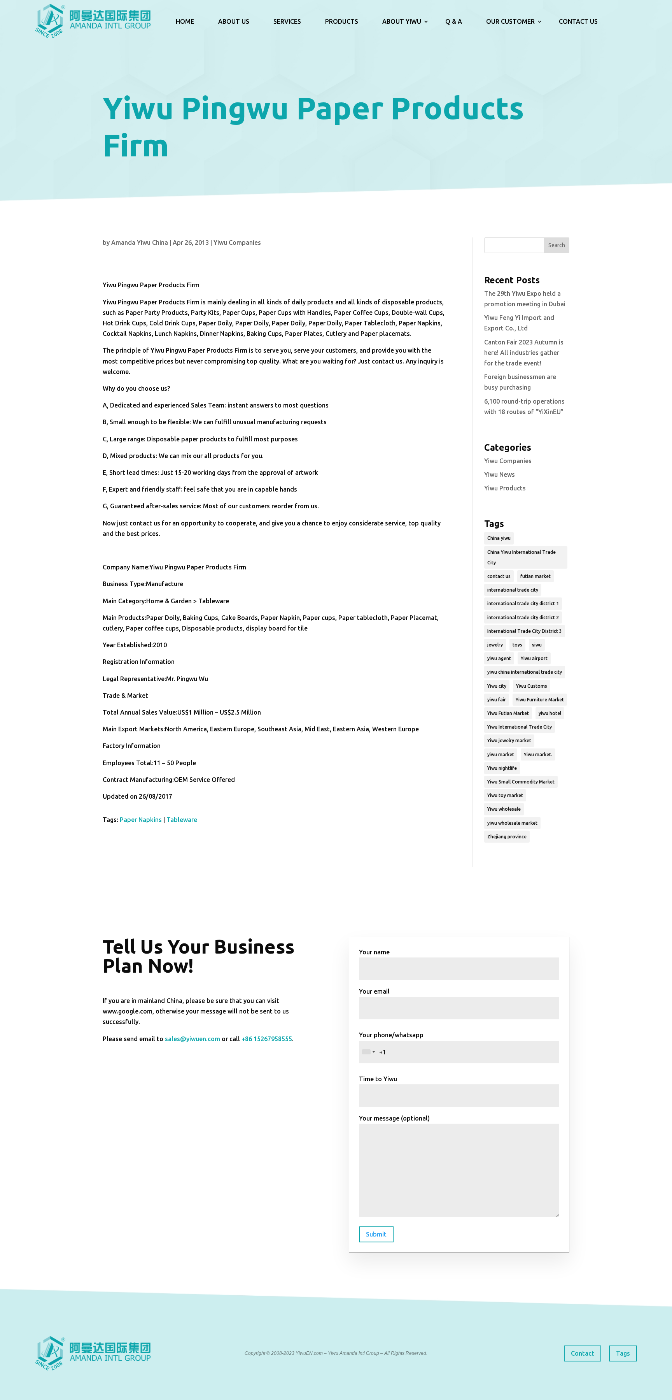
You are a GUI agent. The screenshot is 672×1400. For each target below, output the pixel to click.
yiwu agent (499, 658)
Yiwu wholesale (504, 809)
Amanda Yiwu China (139, 242)
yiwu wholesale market (512, 823)
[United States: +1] (368, 1052)
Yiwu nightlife (502, 768)
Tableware (181, 819)
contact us (499, 576)
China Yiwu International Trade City (521, 557)
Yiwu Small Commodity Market (521, 781)
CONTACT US (578, 21)
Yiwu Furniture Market (540, 699)
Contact (582, 1353)
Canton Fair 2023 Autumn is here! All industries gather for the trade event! (524, 353)
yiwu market (500, 754)
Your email (374, 991)
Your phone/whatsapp (391, 1034)
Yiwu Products (505, 488)
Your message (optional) (394, 1118)
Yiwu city (496, 686)
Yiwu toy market (505, 795)
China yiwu (499, 538)
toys (517, 644)
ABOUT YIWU (401, 21)
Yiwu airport (534, 658)
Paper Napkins (141, 819)
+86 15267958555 (267, 1038)
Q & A (453, 21)
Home (185, 21)
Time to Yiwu (378, 1078)
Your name (374, 952)
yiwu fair (496, 699)
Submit (376, 1234)
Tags (623, 1353)
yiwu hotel (550, 713)
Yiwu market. (538, 754)
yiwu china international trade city (524, 672)
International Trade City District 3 (524, 631)
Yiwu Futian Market (508, 713)
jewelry (495, 644)
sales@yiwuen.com (192, 1038)
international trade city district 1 (523, 603)
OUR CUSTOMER (510, 21)
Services (287, 21)
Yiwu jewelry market (509, 740)
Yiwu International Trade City (519, 726)
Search (556, 245)
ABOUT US (233, 21)
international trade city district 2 (523, 617)
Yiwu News (499, 474)
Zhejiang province (507, 836)
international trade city (512, 589)
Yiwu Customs (531, 686)
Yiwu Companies (237, 242)
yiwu (537, 644)
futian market (535, 576)
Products (341, 21)
